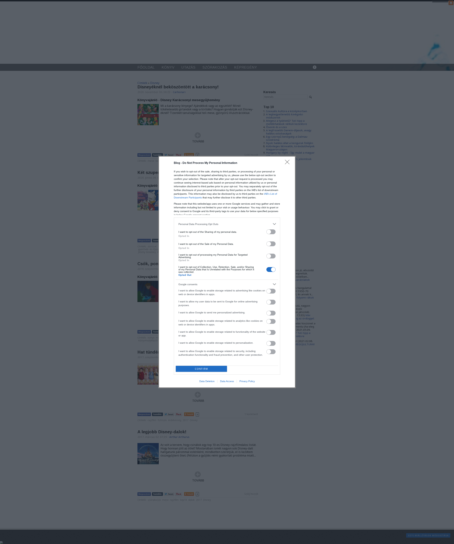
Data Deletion (207, 381)
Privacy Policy (247, 381)
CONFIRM (201, 369)
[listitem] (227, 224)
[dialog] (227, 272)
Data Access (227, 381)
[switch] (271, 231)
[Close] (288, 163)
